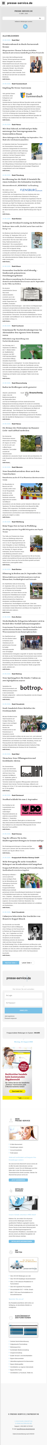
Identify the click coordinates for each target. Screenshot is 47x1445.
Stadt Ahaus (16, 266)
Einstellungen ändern (16, 1147)
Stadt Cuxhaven (18, 326)
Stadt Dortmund (18, 795)
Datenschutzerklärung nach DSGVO (23, 1434)
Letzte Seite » (27, 963)
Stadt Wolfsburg (18, 522)
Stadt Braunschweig (19, 383)
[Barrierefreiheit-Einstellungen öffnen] (43, 726)
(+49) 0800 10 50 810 (26, 1426)
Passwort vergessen (11, 1018)
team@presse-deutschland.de (26, 1429)
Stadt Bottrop (17, 674)
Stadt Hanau (16, 124)
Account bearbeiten (16, 1150)
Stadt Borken (17, 219)
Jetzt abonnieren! (18, 1180)
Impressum (33, 1414)
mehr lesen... (6, 79)
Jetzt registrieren (10, 1016)
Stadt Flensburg (18, 175)
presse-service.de (24, 11)
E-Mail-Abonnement (16, 1144)
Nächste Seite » (11, 963)
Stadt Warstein (17, 467)
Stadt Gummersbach (19, 84)
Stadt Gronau (17, 834)
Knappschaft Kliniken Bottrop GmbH (25, 857)
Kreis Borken (16, 617)
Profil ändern (14, 1153)
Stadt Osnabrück (18, 704)
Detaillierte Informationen (21, 1241)
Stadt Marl (15, 40)
